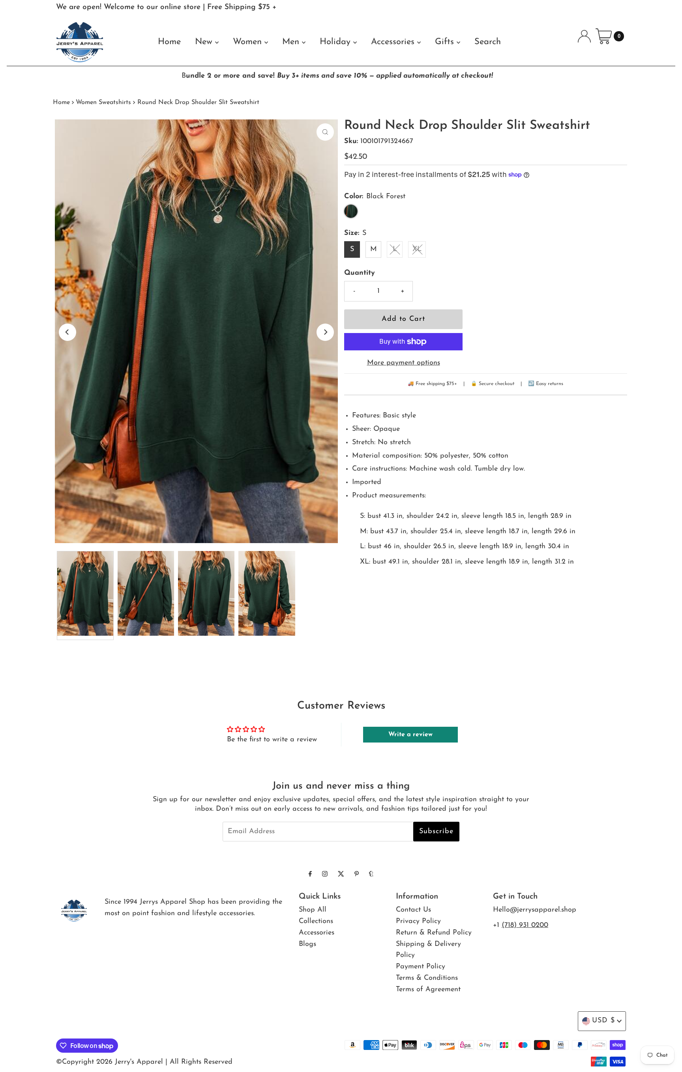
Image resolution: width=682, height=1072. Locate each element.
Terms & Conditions (427, 978)
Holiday (336, 42)
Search (487, 42)
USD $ (603, 1020)
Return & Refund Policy (434, 932)
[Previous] (67, 332)
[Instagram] (325, 874)
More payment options (403, 363)
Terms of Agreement (428, 989)
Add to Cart (403, 319)
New (205, 42)
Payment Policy (420, 966)
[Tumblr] (371, 874)
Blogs (307, 944)
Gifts (446, 42)
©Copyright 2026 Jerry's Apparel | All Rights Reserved (144, 1062)
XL (417, 249)
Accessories (394, 42)
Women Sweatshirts (103, 102)
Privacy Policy (418, 921)
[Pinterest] (356, 874)
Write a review (410, 734)
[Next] (325, 332)
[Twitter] (341, 874)
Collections (316, 921)
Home (169, 42)
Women (248, 42)
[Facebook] (310, 874)
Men (292, 42)
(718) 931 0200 (525, 925)
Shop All (312, 910)
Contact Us (413, 910)
